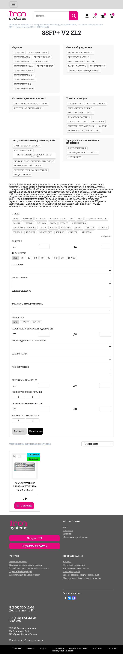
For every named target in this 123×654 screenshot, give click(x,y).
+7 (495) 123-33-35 (22, 618)
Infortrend (45, 232)
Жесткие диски (96, 103)
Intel (78, 227)
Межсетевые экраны (80, 52)
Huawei (29, 223)
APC (80, 218)
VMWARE (41, 218)
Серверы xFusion (23, 75)
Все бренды (105, 236)
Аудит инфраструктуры (20, 571)
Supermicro (79, 223)
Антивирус (74, 157)
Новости (67, 534)
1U (22, 258)
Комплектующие (71, 571)
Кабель (103, 126)
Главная (13, 24)
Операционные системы (82, 152)
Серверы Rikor (45, 66)
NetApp (64, 223)
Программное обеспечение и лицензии (82, 578)
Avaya (53, 223)
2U (29, 258)
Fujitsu (17, 232)
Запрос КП (34, 538)
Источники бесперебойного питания (34, 155)
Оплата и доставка (78, 648)
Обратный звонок (34, 546)
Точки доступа (77, 66)
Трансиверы (97, 66)
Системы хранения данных (30, 103)
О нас (65, 527)
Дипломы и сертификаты (75, 537)
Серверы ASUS (22, 57)
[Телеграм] (65, 598)
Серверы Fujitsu (23, 70)
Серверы (19, 52)
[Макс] (74, 598)
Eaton (53, 227)
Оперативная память (80, 108)
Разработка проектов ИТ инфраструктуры (29, 568)
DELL (15, 218)
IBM (72, 218)
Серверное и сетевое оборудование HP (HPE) (54, 24)
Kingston (87, 232)
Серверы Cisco (42, 57)
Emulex (90, 227)
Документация (77, 148)
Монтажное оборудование (83, 130)
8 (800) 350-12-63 (21, 607)
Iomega (60, 232)
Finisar (103, 227)
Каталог (25, 24)
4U (42, 258)
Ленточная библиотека (28, 108)
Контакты (68, 530)
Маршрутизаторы (78, 57)
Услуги (43, 648)
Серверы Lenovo (23, 66)
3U (35, 258)
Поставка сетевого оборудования (25, 565)
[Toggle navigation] (13, 4)
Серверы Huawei (37, 52)
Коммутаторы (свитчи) (81, 61)
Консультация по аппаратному (24, 575)
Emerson (66, 227)
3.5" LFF (36, 322)
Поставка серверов (18, 561)
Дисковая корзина (79, 117)
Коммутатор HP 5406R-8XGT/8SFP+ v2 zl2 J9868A (24, 486)
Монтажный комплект (27, 165)
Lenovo (41, 223)
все (15, 258)
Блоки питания (77, 121)
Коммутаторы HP (24, 27)
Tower (71, 258)
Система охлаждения (81, 126)
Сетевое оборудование (74, 565)
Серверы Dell (21, 61)
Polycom (27, 218)
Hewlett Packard (96, 218)
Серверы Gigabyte (24, 79)
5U (49, 258)
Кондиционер (22, 174)
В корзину (26, 505)
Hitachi (30, 232)
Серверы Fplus (22, 84)
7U (62, 258)
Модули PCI (97, 121)
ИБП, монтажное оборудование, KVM (81, 575)
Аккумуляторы (23, 150)
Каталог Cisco (58, 218)
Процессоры (75, 103)
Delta (43, 227)
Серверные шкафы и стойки (30, 170)
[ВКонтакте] (69, 598)
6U (55, 258)
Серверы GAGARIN (24, 88)
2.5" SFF (25, 322)
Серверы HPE (40, 61)
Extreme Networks (24, 227)
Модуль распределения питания (34, 161)
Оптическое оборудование (84, 70)
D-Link (17, 223)
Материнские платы (80, 112)
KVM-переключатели (26, 145)
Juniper (73, 232)
